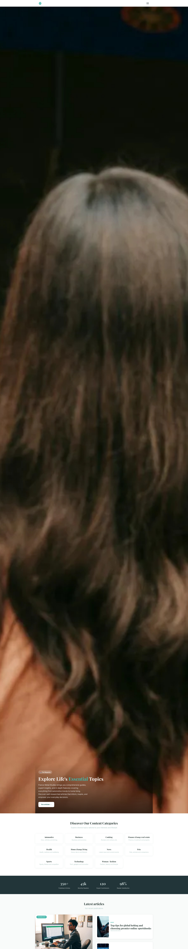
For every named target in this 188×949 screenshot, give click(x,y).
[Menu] (148, 3)
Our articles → (46, 804)
